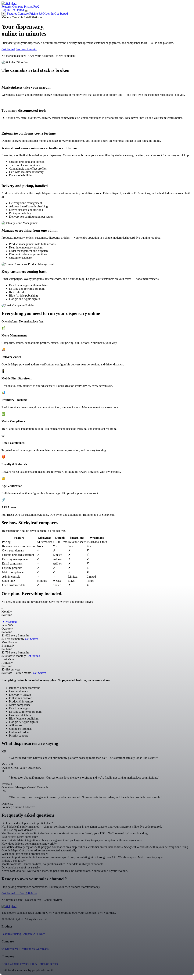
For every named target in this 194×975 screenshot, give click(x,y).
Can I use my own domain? (19, 830)
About (5, 963)
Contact (14, 963)
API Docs (39, 933)
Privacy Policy (28, 963)
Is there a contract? (14, 860)
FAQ (36, 6)
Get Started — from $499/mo (19, 893)
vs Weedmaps (40, 948)
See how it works (26, 49)
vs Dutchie (8, 948)
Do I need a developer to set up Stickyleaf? (28, 823)
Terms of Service (48, 963)
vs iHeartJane (23, 948)
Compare (17, 6)
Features (7, 6)
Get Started (17, 10)
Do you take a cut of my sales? (21, 867)
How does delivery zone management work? (29, 843)
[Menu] (26, 11)
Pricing (28, 6)
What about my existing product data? (25, 853)
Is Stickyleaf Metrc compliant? (21, 836)
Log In (6, 10)
